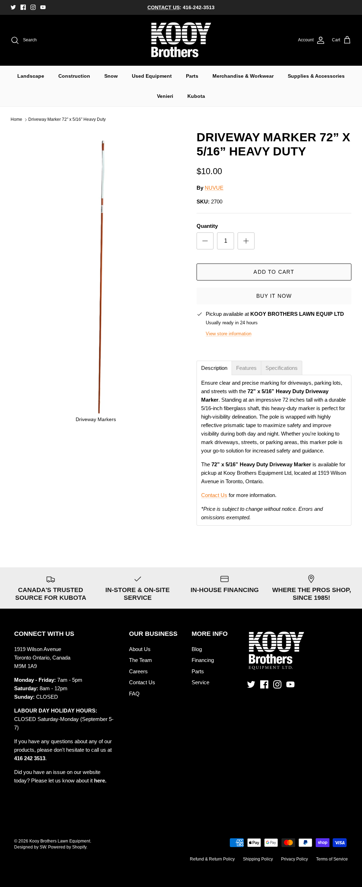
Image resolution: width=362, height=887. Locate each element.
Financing (203, 660)
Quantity (207, 226)
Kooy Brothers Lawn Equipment (59, 841)
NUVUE (214, 188)
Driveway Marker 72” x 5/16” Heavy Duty (67, 119)
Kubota (196, 96)
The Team (140, 660)
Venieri (165, 96)
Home (16, 119)
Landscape (30, 76)
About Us (140, 649)
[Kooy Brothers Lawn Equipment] (181, 40)
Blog (197, 649)
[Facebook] (23, 7)
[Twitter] (13, 7)
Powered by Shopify (67, 847)
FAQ (134, 694)
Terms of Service (332, 859)
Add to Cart (273, 272)
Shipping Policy (258, 859)
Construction (74, 76)
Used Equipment (152, 76)
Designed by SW (30, 847)
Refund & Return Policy (212, 859)
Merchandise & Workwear (243, 76)
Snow (111, 76)
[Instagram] (33, 7)
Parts (192, 76)
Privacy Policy (294, 859)
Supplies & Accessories (316, 76)
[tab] (214, 368)
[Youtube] (43, 7)
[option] (96, 279)
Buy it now (274, 296)
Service (200, 682)
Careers (138, 671)
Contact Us (214, 495)
